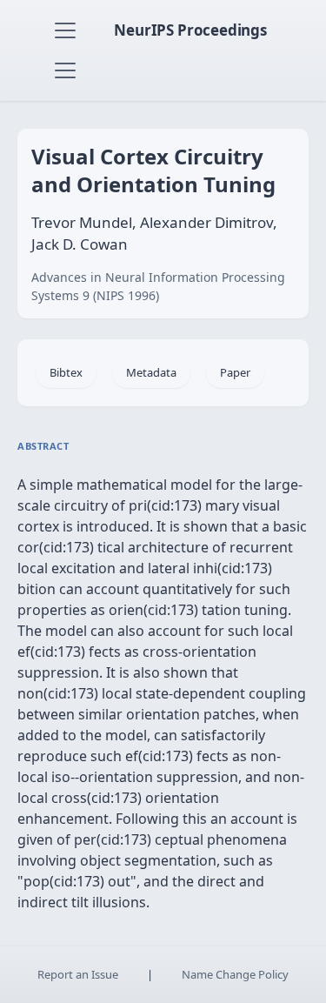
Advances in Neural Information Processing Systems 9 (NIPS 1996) (158, 286)
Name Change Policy (235, 974)
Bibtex (66, 372)
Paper (235, 372)
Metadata (151, 372)
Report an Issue (77, 974)
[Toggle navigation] (65, 30)
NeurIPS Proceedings (190, 30)
